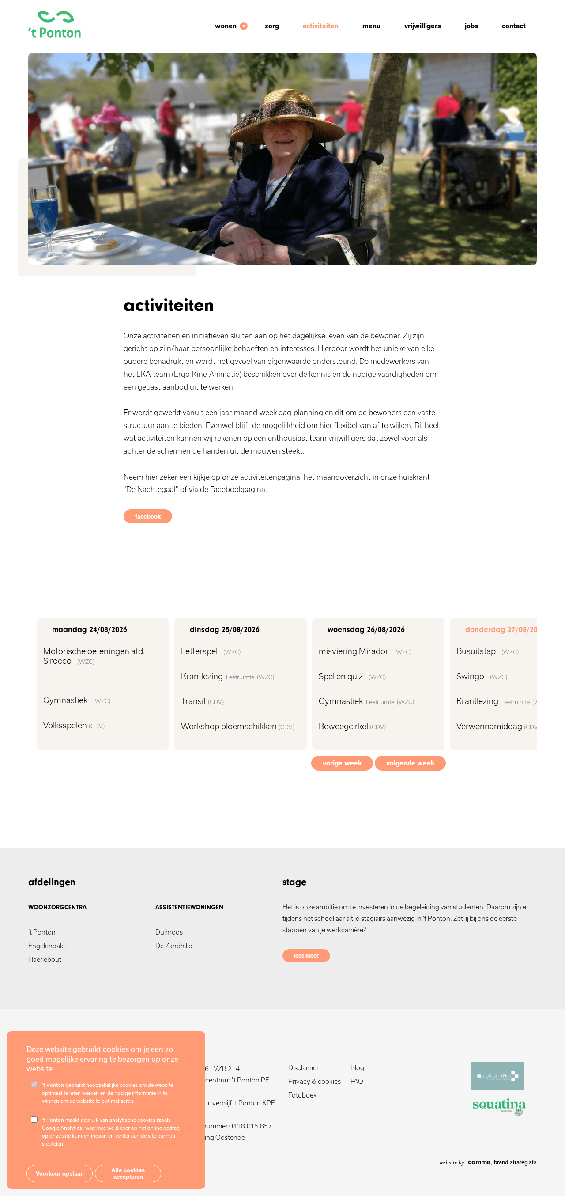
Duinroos (169, 932)
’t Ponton (42, 932)
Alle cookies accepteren (128, 1173)
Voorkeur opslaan (60, 1173)
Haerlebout (44, 959)
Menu (371, 26)
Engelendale (46, 946)
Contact (514, 26)
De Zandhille (173, 946)
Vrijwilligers (422, 26)
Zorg (272, 26)
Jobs (471, 26)
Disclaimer (303, 1067)
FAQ (356, 1081)
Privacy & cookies (314, 1081)
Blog (357, 1067)
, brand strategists (488, 1162)
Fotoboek (302, 1095)
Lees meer (306, 955)
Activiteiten (321, 26)
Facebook (148, 516)
